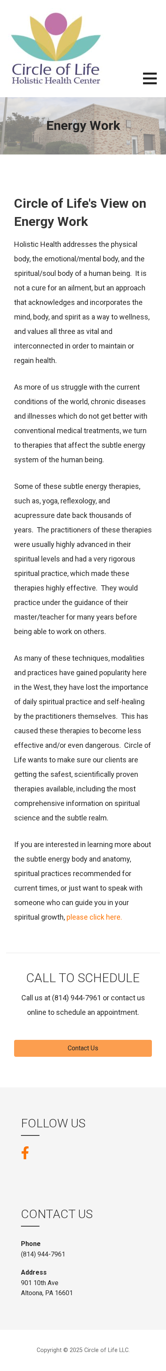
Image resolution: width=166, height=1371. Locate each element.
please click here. (94, 917)
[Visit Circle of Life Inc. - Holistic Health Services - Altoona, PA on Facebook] (25, 1152)
